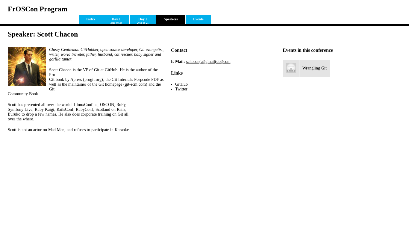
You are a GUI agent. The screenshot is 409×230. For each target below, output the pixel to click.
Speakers (171, 19)
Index (90, 19)
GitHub (181, 84)
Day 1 (116, 20)
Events (198, 19)
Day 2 (143, 20)
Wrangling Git (314, 68)
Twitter (181, 89)
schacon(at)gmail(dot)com (208, 61)
